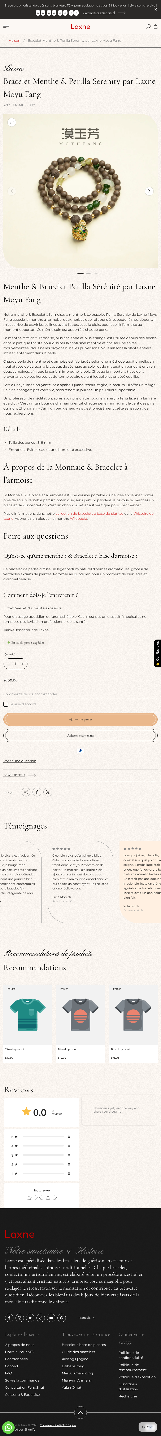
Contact (11, 1366)
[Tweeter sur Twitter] (47, 792)
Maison (14, 41)
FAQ (8, 1373)
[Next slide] (149, 191)
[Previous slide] (12, 191)
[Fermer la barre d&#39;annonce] (155, 9)
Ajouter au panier (80, 719)
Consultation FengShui (24, 1387)
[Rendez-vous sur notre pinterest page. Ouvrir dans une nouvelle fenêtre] (61, 1318)
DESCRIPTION (14, 775)
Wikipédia (78, 519)
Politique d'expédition (137, 1377)
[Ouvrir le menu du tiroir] (6, 26)
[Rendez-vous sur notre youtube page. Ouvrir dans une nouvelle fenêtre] (51, 1318)
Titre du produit (15, 1049)
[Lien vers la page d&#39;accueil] (19, 1234)
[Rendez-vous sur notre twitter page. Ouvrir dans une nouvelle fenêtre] (30, 1318)
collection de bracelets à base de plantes (89, 514)
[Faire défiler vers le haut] (80, 1412)
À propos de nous (19, 1345)
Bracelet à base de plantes (84, 1345)
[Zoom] (12, 122)
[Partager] (26, 792)
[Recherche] (148, 26)
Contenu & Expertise (22, 1395)
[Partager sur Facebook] (36, 792)
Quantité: (10, 654)
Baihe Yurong (73, 1366)
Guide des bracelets (78, 1352)
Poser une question (19, 761)
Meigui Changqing (77, 1373)
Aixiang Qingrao (75, 1359)
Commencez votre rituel (99, 13)
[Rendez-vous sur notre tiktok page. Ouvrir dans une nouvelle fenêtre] (40, 1318)
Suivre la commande (22, 1380)
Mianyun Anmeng (77, 1380)
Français (84, 1318)
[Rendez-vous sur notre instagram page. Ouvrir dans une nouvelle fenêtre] (20, 1318)
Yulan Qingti (72, 1387)
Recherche (128, 1396)
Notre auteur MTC (20, 1352)
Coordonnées (16, 1359)
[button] (80, 273)
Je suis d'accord (23, 704)
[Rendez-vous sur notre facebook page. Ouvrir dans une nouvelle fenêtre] (9, 1318)
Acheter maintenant (80, 735)
